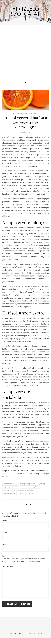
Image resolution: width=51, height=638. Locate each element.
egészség (42, 484)
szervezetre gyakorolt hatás (23, 490)
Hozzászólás (7, 566)
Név (4, 520)
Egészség (17, 114)
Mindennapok (31, 114)
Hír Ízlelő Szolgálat (25, 11)
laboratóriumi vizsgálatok (30, 487)
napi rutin (7, 490)
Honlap (5, 544)
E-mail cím (7, 532)
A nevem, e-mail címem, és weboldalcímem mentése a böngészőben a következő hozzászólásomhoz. (24, 560)
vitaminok (31, 493)
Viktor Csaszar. (37, 633)
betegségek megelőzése (27, 484)
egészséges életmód (11, 487)
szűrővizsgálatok (9, 493)
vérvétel (21, 493)
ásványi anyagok (9, 484)
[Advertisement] (25, 52)
